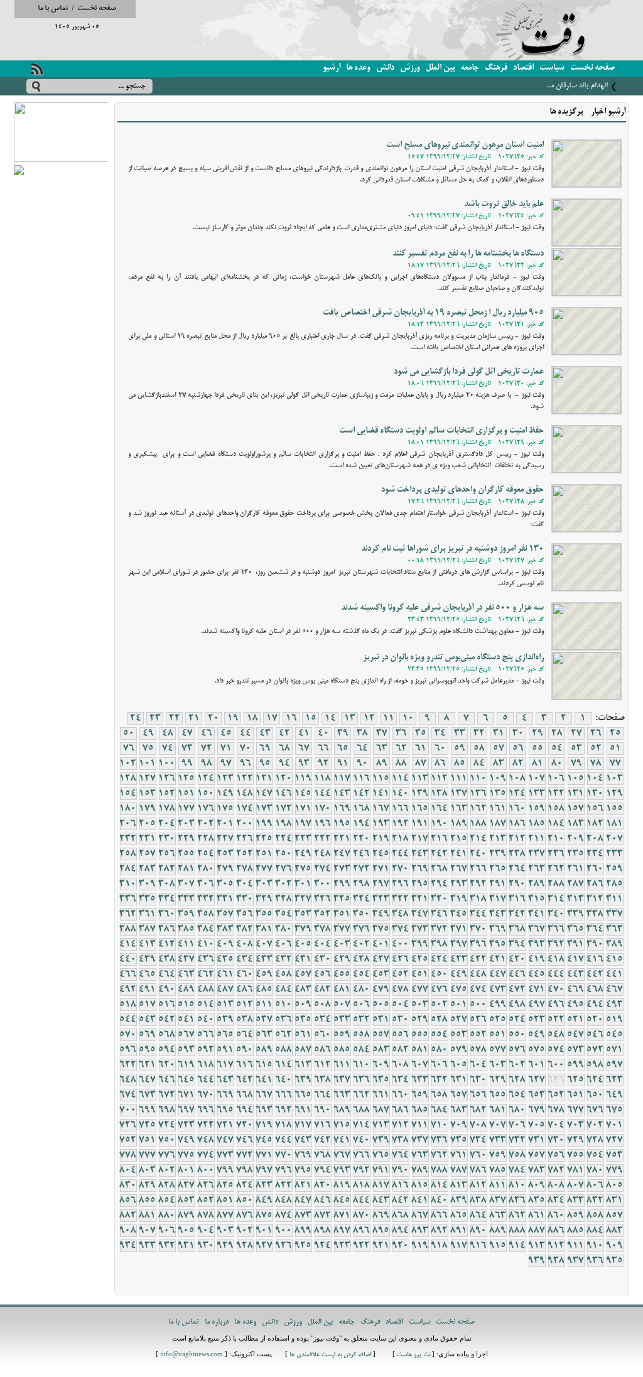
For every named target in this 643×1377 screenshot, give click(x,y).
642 (245, 1080)
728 (595, 1140)
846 (323, 1201)
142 (362, 794)
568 (167, 1035)
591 (225, 1050)
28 (557, 733)
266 (478, 869)
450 (439, 974)
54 (557, 748)
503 (420, 1005)
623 (615, 1080)
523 (537, 1020)
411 (186, 944)
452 (400, 974)
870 (362, 1216)
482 (323, 990)
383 (225, 929)
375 (381, 929)
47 (187, 733)
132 (556, 794)
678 (556, 1110)
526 (478, 1020)
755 (576, 1155)
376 (362, 929)
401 (381, 944)
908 (128, 1231)
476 (439, 990)
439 (147, 959)
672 (167, 1095)
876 (245, 1216)
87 (420, 764)
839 (459, 1201)
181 (615, 824)
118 (323, 779)
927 (264, 1246)
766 (362, 1155)
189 (459, 824)
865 (459, 1216)
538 (245, 1020)
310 (128, 884)
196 (323, 824)
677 (576, 1110)
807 (576, 1185)
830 (128, 1185)
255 (186, 854)
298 (362, 884)
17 (272, 718)
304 (245, 884)
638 (323, 1080)
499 (498, 1005)
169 (342, 809)
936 (595, 1261)
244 (400, 854)
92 (323, 764)
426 (400, 959)
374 (400, 929)
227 (225, 839)
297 (381, 884)
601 (537, 1065)
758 (517, 1155)
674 (128, 1095)
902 (245, 1231)
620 (167, 1065)
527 (459, 1020)
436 (206, 959)
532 (362, 1020)
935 (615, 1261)
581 (420, 1050)
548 (556, 1035)
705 (537, 1125)
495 (576, 1005)
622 (128, 1065)
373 (420, 929)
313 (576, 899)
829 (147, 1185)
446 (517, 974)
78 (596, 764)
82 (518, 764)
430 (323, 959)
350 (362, 914)
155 (615, 809)
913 (537, 1246)
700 (128, 1110)
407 (264, 944)
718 (284, 1125)
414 (128, 944)
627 (537, 1080)
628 (517, 1080)
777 (147, 1155)
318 (478, 899)
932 (167, 1246)
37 (381, 733)
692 (284, 1110)
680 (517, 1110)
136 (478, 794)
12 (369, 718)
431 (303, 959)
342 (517, 914)
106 (556, 779)
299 (342, 884)
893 (420, 1231)
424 (439, 959)
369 (498, 929)
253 (225, 854)
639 (303, 1080)
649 (615, 1095)
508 (323, 1005)
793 (342, 1170)
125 (186, 779)
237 (537, 854)
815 (420, 1185)
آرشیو (331, 68)
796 (284, 1170)
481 (342, 990)
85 (459, 764)
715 (342, 1125)
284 (128, 869)
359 (186, 914)
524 (517, 1020)
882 (128, 1216)
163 (459, 809)
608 (400, 1065)
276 (284, 869)
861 (537, 1216)
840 (439, 1201)
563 (264, 1035)
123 (225, 779)
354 (284, 914)
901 (264, 1231)
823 (264, 1185)
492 (128, 990)
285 (615, 884)
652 (556, 1095)
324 (362, 899)
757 (537, 1155)
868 (400, 1216)
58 (479, 748)
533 (342, 1020)
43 (265, 733)
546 (595, 1035)
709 (459, 1125)
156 (595, 809)
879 (186, 1216)
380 (284, 929)
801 (186, 1170)
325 (342, 899)
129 (615, 794)
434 (245, 959)
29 (537, 733)
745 (264, 1140)
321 (420, 899)
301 (303, 884)
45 (226, 733)
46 (206, 733)
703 (576, 1125)
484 (284, 990)
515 (186, 1005)
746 (245, 1140)
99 (187, 764)
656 (478, 1095)
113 (420, 779)
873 (303, 1216)
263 (537, 869)
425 (420, 959)
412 (167, 944)
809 (537, 1185)
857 (615, 1216)
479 (381, 990)
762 (439, 1155)
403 (342, 944)
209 (576, 839)
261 (576, 869)
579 (459, 1050)
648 (128, 1080)
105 (576, 779)
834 (556, 1201)
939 (537, 1261)
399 (420, 944)
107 (537, 779)
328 (284, 899)
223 (303, 839)
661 (381, 1095)
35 (420, 733)
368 (517, 929)
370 (478, 929)
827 (186, 1185)
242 (439, 854)
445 (537, 974)
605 (459, 1065)
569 (147, 1035)
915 (498, 1246)
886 (556, 1231)
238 (517, 854)
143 (342, 794)
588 (284, 1050)
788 (439, 1170)
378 (323, 929)
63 (381, 748)
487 (225, 990)
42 (284, 733)
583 (381, 1050)
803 (147, 1170)
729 (576, 1140)
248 (323, 854)
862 (517, 1216)
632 (439, 1080)
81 (537, 764)
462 (206, 974)
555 (420, 1035)
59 (459, 748)
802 (167, 1170)
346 (439, 914)
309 (147, 884)
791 (381, 1170)
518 (128, 1005)
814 (439, 1185)
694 (245, 1110)
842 (400, 1201)
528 (439, 1020)
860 (556, 1216)
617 (225, 1065)
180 (128, 809)
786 (478, 1170)
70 (245, 748)
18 (252, 718)
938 (556, 1261)
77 (615, 764)
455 (342, 974)
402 (362, 944)
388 (128, 929)
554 (439, 1035)
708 (478, 1125)
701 (615, 1125)
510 (284, 1005)
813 (459, 1185)
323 (381, 899)
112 (439, 779)
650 (595, 1095)
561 (303, 1035)
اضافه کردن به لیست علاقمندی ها (330, 1355)
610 (362, 1065)
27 (576, 733)
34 (440, 733)
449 (459, 974)
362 (128, 914)
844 (362, 1201)
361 (147, 914)
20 (213, 718)
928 (245, 1246)
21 (194, 718)
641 (264, 1080)
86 (440, 764)
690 (323, 1110)
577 (498, 1050)
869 (381, 1216)
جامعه (469, 68)
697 (186, 1110)
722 (206, 1125)
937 (576, 1261)
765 (381, 1155)
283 (147, 869)
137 (459, 794)
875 (264, 1216)
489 (186, 990)
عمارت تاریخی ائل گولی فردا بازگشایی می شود (469, 372)
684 (439, 1110)
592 (206, 1050)
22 (174, 718)
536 (284, 1020)
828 (167, 1185)
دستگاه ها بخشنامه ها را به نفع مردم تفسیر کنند (468, 254)
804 (128, 1170)
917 (459, 1246)
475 (459, 990)
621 (147, 1065)
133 (537, 794)
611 (342, 1065)
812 (478, 1185)
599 (576, 1065)
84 (479, 764)
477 (420, 990)
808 (556, 1185)
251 (264, 854)
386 (167, 929)
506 (362, 1005)
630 (478, 1080)
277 (264, 869)
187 (498, 824)
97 (226, 764)
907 (147, 1231)
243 (420, 854)
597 (615, 1065)
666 (284, 1095)
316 (517, 899)
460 (245, 974)
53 (576, 748)
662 (362, 1095)
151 (186, 794)
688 (362, 1110)
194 (362, 824)
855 (147, 1201)
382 (245, 929)
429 (342, 959)
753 (615, 1155)
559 (342, 1035)
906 (167, 1231)
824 (245, 1185)
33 (459, 733)
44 (245, 733)
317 (498, 899)
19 (233, 718)
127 (147, 779)
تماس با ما (53, 8)
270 (400, 869)
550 (517, 1035)
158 (556, 809)
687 (381, 1110)
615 (264, 1065)
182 (595, 824)
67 (304, 748)
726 (128, 1125)
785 (498, 1170)
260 (595, 869)
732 (517, 1140)
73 (187, 748)
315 (537, 899)
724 (167, 1125)
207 (615, 839)
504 (400, 1005)
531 (381, 1020)
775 (186, 1155)
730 (556, 1140)
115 (381, 779)
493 (615, 1005)
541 (186, 1020)
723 (186, 1125)
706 (517, 1125)
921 (381, 1246)
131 (576, 794)
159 (537, 809)
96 (245, 764)
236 (556, 854)
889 (498, 1231)
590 (245, 1050)
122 (245, 779)
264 (517, 869)
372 (439, 929)
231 (147, 839)
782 (556, 1170)
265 (498, 869)
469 (576, 990)
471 (537, 990)
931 (186, 1246)
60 (440, 748)
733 (498, 1140)
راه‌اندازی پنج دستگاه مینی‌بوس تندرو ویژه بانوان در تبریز (453, 657)
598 (595, 1065)
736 (439, 1140)
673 (147, 1095)
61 (420, 748)
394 (517, 944)
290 (517, 884)
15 (310, 718)
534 (323, 1020)
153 (147, 794)
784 (517, 1170)
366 (556, 929)
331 (225, 899)
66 (323, 748)
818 (362, 1185)
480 (362, 990)
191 (420, 824)
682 (478, 1110)
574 (556, 1050)
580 (439, 1050)
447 (498, 974)
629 (498, 1080)
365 (576, 929)
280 (206, 869)
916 (478, 1246)
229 (186, 839)
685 (420, 1110)
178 (167, 809)
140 (400, 794)
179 (147, 809)
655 (498, 1095)
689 (342, 1110)
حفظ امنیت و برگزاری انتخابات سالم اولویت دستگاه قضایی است (441, 431)
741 (342, 1140)
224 (284, 839)
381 (264, 929)
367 (537, 929)
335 (147, 899)
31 (498, 733)
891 (459, 1231)
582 (400, 1050)
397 (459, 944)
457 (303, 974)
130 (595, 794)
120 (284, 779)
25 (615, 733)
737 (420, 1140)
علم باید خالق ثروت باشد (504, 204)
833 (576, 1201)
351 (342, 914)
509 (303, 1005)
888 (517, 1231)
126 (167, 779)
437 (186, 959)
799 (225, 1170)
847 (303, 1201)
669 (225, 1095)
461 (225, 974)
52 (596, 748)
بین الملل (440, 68)
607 (420, 1065)
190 (439, 824)
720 (245, 1125)
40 (323, 733)
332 (206, 899)
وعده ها (358, 68)
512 (245, 1005)
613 (303, 1065)
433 (264, 959)
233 (615, 854)
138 (439, 794)
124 (206, 779)
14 (330, 718)
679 (537, 1110)
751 (147, 1140)
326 (323, 899)
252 (245, 854)
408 (245, 944)
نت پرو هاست (413, 1355)
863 (498, 1216)
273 (342, 869)
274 (323, 869)
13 (349, 718)
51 (615, 748)
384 (206, 929)
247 (342, 854)
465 (147, 974)
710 (439, 1125)
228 (206, 839)
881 (147, 1216)
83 (498, 764)
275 (303, 869)
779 (615, 1170)
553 (459, 1035)
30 (518, 733)
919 (420, 1246)
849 (264, 1201)
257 (147, 854)
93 (304, 764)
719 (264, 1125)
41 (304, 733)
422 (478, 959)
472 (517, 990)
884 (595, 1231)
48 (167, 733)
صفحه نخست (96, 8)
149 (225, 794)
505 (381, 1005)
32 (479, 733)
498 (517, 1005)
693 (264, 1110)
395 (498, 944)
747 (225, 1140)
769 (303, 1155)
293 (459, 884)
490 (167, 990)
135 (498, 794)
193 (381, 824)
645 (186, 1080)
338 (595, 914)
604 (478, 1065)
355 (264, 914)
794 (323, 1170)
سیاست (552, 68)
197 (303, 824)
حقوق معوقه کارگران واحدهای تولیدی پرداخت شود (462, 490)
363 (615, 929)
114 (400, 779)
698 (167, 1110)
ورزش (410, 68)
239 (498, 854)
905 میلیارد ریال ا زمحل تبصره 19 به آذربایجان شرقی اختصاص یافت (433, 313)
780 (595, 1170)
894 (400, 1231)
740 (362, 1140)
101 (147, 764)
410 (206, 944)
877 (225, 1216)
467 (615, 990)
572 (595, 1050)
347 (420, 914)
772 (245, 1155)
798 (245, 1170)
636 (362, 1080)
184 (556, 824)
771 (264, 1155)
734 (478, 1140)
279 (225, 869)
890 (478, 1231)
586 (323, 1050)
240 (478, 854)
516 (167, 1005)
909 (615, 1246)
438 (167, 959)
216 (439, 839)
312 (595, 899)
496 (556, 1005)
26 (596, 733)
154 (128, 794)
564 (245, 1035)
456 (323, 974)
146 (284, 794)
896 (362, 1231)
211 (537, 839)
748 (206, 1140)
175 (225, 809)
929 (225, 1246)
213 (498, 839)
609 (381, 1065)
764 (400, 1155)
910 (595, 1246)
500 (478, 1005)
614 (284, 1065)
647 (147, 1080)
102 (128, 764)
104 (595, 779)
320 (439, 899)
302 (284, 884)
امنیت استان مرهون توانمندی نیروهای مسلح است (465, 145)
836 (517, 1201)
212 (517, 839)
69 (265, 748)
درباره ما (217, 1322)
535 (303, 1020)
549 (537, 1035)
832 (595, 1201)
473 (498, 990)
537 (264, 1020)
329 (264, 899)
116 (362, 779)
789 (420, 1170)
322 (400, 899)
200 (245, 824)
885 (576, 1231)
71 (226, 748)
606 (439, 1065)
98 (206, 764)
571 (615, 1050)
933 (147, 1246)
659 (420, 1095)
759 (498, 1155)
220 (362, 839)
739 (381, 1140)
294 (439, 884)
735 (459, 1140)
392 (556, 944)
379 (303, 929)
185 (537, 824)
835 (537, 1201)
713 (381, 1125)
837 (498, 1201)
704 (556, 1125)
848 (284, 1201)
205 (147, 824)
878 (206, 1216)
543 (147, 1020)
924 (323, 1246)
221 (342, 839)
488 (206, 990)
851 (225, 1201)
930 (206, 1246)
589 (264, 1050)
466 (128, 974)
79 (576, 764)
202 (206, 824)
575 (537, 1050)
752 (128, 1140)
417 (576, 959)
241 (459, 854)
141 (381, 794)
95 (265, 764)
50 (128, 733)
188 (478, 824)
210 (556, 839)
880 (167, 1216)
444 (556, 974)
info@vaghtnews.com (191, 1355)
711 (420, 1125)
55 (537, 748)
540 (206, 1020)
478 (400, 990)
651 (576, 1095)
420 (517, 959)
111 (459, 779)
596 (128, 1050)
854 (167, 1201)
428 (362, 959)
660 (400, 1095)
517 (147, 1005)
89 (381, 764)
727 (615, 1140)
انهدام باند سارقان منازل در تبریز (561, 86)
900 (284, 1231)
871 (342, 1216)
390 (595, 944)
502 (439, 1005)
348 (400, 914)
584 (362, 1050)
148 (245, 794)
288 (556, 884)
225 (264, 839)
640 (284, 1080)
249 (303, 854)
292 (478, 884)
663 (342, 1095)
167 (381, 809)
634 (400, 1080)
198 (284, 824)
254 (206, 854)
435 (225, 959)
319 (459, 899)
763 (420, 1155)
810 (517, 1185)
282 (167, 869)
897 (342, 1231)
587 (303, 1050)
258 (128, 854)
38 (362, 733)
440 (128, 959)
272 (362, 869)
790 (400, 1170)
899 (303, 1231)
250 (284, 854)
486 (245, 990)
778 (128, 1155)
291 (498, 884)
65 (343, 748)
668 (245, 1095)
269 (420, 869)
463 (186, 974)
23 (155, 718)
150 (206, 794)
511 (264, 1005)
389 (615, 944)
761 (459, 1155)
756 (556, 1155)
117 (342, 779)
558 (362, 1035)
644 (206, 1080)
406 (284, 944)
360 (167, 914)
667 (264, 1095)
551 (498, 1035)
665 (303, 1095)
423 (459, 959)
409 (225, 944)
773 (225, 1155)
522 (556, 1020)
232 (128, 839)
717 (303, 1125)
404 (323, 944)
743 (303, 1140)
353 (303, 914)
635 (381, 1080)
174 (245, 809)
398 (439, 944)
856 (128, 1201)
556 (400, 1035)
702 (595, 1125)
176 (206, 809)
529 (420, 1020)
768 (323, 1155)
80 (557, 764)
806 (595, 1185)
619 (186, 1065)
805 (615, 1185)
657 (459, 1095)
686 (400, 1110)
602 (517, 1065)
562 (284, 1035)
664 (323, 1095)
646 (167, 1080)
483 (303, 990)
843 (381, 1201)
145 (303, 794)
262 (556, 869)
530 (400, 1020)
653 (537, 1095)
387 (147, 929)
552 (478, 1035)
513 (225, 1005)
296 (400, 884)
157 (576, 809)
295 (420, 884)
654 (517, 1095)
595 (147, 1050)
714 (362, 1125)
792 (362, 1170)
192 (400, 824)
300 (323, 884)
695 (225, 1110)
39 (343, 733)
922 (362, 1246)
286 (595, 884)
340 (556, 914)
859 (576, 1216)
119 (303, 779)
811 (498, 1185)
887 (537, 1231)
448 (478, 974)
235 (576, 854)
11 (388, 718)
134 (517, 794)
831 (615, 1201)
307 (186, 884)
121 (264, 779)
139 (420, 794)
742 (323, 1140)
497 (537, 1005)
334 (167, 899)
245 (381, 854)
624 (595, 1080)
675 (615, 1110)
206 (128, 824)
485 (264, 990)
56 (518, 748)
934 (128, 1246)
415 (615, 959)
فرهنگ (496, 68)
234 (595, 854)
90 (362, 764)
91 (343, 764)
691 (303, 1110)
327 (303, 899)
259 (615, 869)
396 (478, 944)
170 (323, 809)
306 (206, 884)
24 (135, 718)
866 (439, 1216)
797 (264, 1170)
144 (323, 794)
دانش (385, 68)
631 (459, 1080)
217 (420, 839)
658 (439, 1095)
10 (408, 718)
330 (245, 899)
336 (128, 899)
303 (264, 884)
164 (439, 809)
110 (478, 779)
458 (284, 974)
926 (284, 1246)
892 (439, 1231)
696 (206, 1110)
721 (225, 1125)
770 (284, 1155)
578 (478, 1050)
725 (147, 1125)
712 (400, 1125)
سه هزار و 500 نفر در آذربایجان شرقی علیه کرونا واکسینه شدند (442, 608)
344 (478, 914)
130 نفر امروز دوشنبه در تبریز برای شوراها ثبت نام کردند (452, 549)
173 (264, 809)
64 (362, 748)
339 (576, 914)
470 (556, 990)
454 (362, 974)
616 (245, 1065)
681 (498, 1110)
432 (284, 959)
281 (186, 869)
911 (576, 1246)
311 (615, 899)
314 (556, 899)
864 (478, 1216)
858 (595, 1216)
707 (498, 1125)
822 (284, 1185)
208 (595, 839)
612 (323, 1065)
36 (401, 733)
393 (537, 944)
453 (381, 974)
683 (459, 1110)
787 (459, 1170)
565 (225, 1035)
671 (186, 1095)
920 (400, 1246)
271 (381, 869)
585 (342, 1050)
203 (186, 824)
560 (323, 1035)
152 (167, 794)
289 (537, 884)
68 (284, 748)
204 (167, 824)
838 (478, 1201)
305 (225, 884)
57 (498, 748)
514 (206, 1005)
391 (576, 944)
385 (186, 929)
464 (167, 974)
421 (498, 959)
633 (420, 1080)
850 (245, 1201)
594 (167, 1050)
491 (147, 990)
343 (498, 914)
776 (167, 1155)
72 (206, 748)
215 (459, 839)
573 (576, 1050)
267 (459, 869)
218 (400, 839)
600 (556, 1065)
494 (595, 1005)
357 (225, 914)
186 (517, 824)
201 (225, 824)
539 (225, 1020)
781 (576, 1170)
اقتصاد (523, 68)
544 (128, 1020)
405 (303, 944)
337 (615, 914)
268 (439, 869)
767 (342, 1155)
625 (576, 1080)
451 (420, 974)
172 (284, 809)
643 (225, 1080)
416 (595, 959)
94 (284, 764)
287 (576, 884)
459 (264, 974)
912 (556, 1246)
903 (225, 1231)
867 (420, 1216)
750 (167, 1140)
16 (291, 718)
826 (206, 1185)
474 (478, 990)
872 (323, 1216)
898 (323, 1231)
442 (595, 974)
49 (148, 733)
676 (595, 1110)
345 (459, 914)
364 (595, 929)
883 (615, 1231)
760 (478, 1155)
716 (323, 1125)
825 (225, 1185)
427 (381, 959)
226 (245, 839)
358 (206, 914)
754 (595, 1155)
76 (128, 748)
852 (206, 1201)
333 (186, 899)
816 (400, 1185)
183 (576, 824)
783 (537, 1170)
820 (323, 1185)
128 (128, 779)
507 (342, 1005)
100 (167, 764)
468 (595, 990)
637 (342, 1080)
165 (420, 809)
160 (517, 809)
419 (537, 959)
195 (342, 824)
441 (615, 974)
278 (245, 869)
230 (167, 839)
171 (303, 809)
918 (439, 1246)
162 (478, 809)
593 (186, 1050)
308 (167, 884)
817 (381, 1185)
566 (206, 1035)
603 (498, 1065)
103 (615, 779)
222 (323, 839)
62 (401, 748)
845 (342, 1201)
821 (303, 1185)
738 (400, 1140)
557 (381, 1035)
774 (206, 1155)
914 (517, 1246)
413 (147, 944)
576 (517, 1050)
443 (576, 974)
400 (400, 944)
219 (381, 839)
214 (478, 839)
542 (167, 1020)
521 (576, 1020)
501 (459, 1005)
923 (342, 1246)
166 (400, 809)
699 (147, 1110)
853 (186, 1201)
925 (303, 1246)
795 (303, 1170)
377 (342, 929)
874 (284, 1216)
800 (206, 1170)
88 (401, 764)
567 (186, 1035)
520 (595, 1020)
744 (284, 1140)
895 (381, 1231)
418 (556, 959)
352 (323, 914)
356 (245, 914)
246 (362, 854)
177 (186, 809)
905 (186, 1231)
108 (517, 779)
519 (615, 1020)
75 (148, 748)
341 (537, 914)
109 (498, 779)
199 (264, 824)
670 (206, 1095)
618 (206, 1065)
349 (381, 914)
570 (128, 1035)
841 (420, 1201)
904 (206, 1231)
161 (498, 809)
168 (362, 809)
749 (186, 1140)
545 (615, 1035)
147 (264, 794)
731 (537, 1140)
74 (167, 748)
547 (576, 1035)
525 (498, 1020)
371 (459, 929)
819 (342, 1185)
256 (167, 854)
